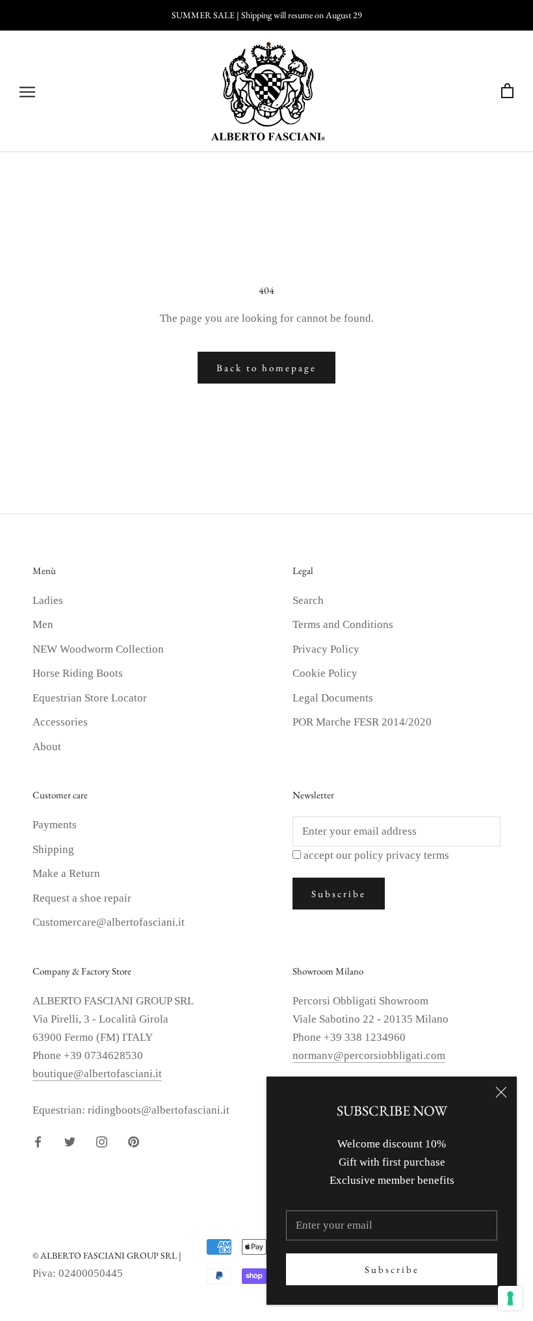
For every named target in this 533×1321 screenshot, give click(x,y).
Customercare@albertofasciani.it (108, 922)
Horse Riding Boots (77, 673)
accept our (376, 855)
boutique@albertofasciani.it (97, 1073)
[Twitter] (69, 1141)
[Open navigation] (27, 91)
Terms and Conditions (342, 624)
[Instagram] (101, 1141)
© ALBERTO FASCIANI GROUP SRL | (106, 1255)
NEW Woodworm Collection (98, 649)
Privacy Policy (325, 649)
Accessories (60, 722)
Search (308, 600)
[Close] (501, 1092)
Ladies (47, 600)
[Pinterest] (133, 1141)
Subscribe (392, 1269)
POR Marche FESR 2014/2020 (362, 722)
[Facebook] (38, 1141)
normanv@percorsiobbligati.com (368, 1055)
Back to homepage (266, 367)
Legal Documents (332, 698)
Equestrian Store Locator (89, 698)
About (46, 746)
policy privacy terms (401, 855)
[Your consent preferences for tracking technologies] (510, 1298)
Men (42, 624)
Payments (54, 824)
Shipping (53, 849)
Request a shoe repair (81, 898)
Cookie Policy (325, 673)
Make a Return (66, 873)
